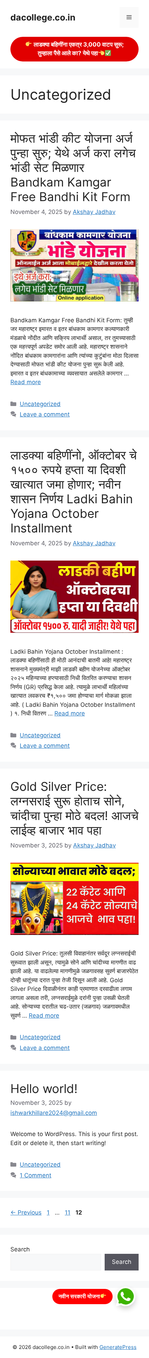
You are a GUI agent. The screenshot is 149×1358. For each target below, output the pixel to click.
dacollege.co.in (43, 17)
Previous (26, 1212)
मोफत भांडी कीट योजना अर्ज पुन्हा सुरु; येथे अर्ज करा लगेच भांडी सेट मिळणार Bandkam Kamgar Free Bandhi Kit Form (73, 167)
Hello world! (44, 1088)
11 (68, 1212)
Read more (25, 382)
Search (20, 1249)
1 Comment (35, 1175)
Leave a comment (45, 414)
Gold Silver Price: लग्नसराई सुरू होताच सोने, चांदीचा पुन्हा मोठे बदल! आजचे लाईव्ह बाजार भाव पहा (74, 808)
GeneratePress (118, 1347)
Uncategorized (40, 403)
